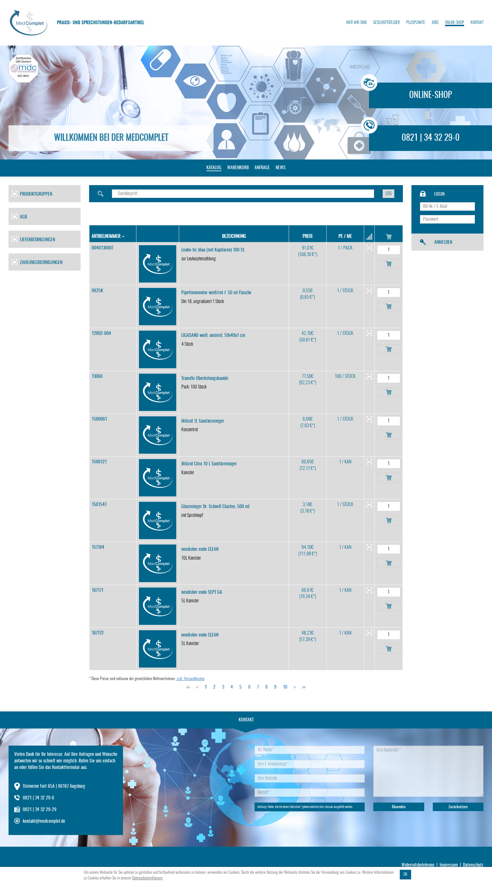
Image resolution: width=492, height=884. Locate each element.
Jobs (435, 23)
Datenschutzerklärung (147, 878)
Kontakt (477, 23)
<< (188, 687)
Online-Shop (454, 23)
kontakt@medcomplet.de (44, 821)
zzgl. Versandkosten (190, 679)
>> (304, 687)
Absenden (398, 807)
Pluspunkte (415, 23)
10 (285, 687)
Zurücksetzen (458, 807)
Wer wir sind (356, 23)
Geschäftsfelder (386, 23)
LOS (388, 193)
